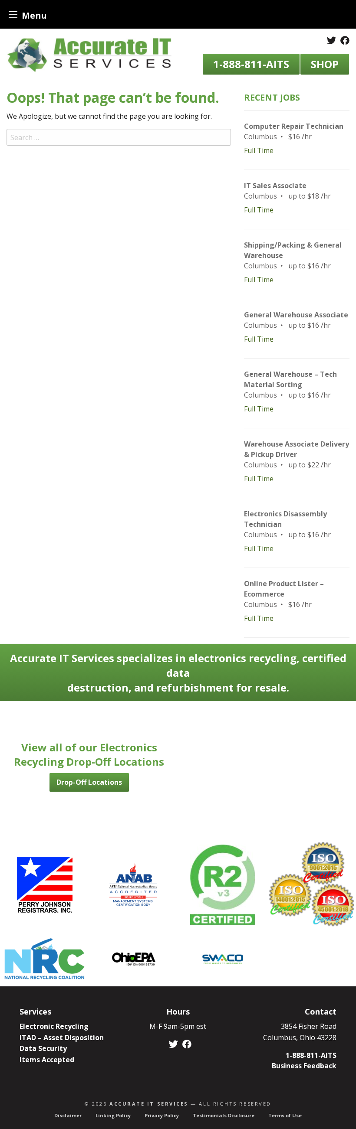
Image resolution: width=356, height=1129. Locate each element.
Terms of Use (285, 1115)
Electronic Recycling (54, 1026)
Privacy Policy (162, 1115)
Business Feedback (304, 1065)
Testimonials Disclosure (223, 1115)
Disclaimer (68, 1115)
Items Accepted (47, 1059)
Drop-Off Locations (89, 782)
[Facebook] (344, 40)
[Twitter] (331, 40)
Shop (325, 64)
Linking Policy (113, 1115)
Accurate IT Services (148, 1103)
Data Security (43, 1048)
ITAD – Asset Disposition (62, 1037)
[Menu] (13, 14)
